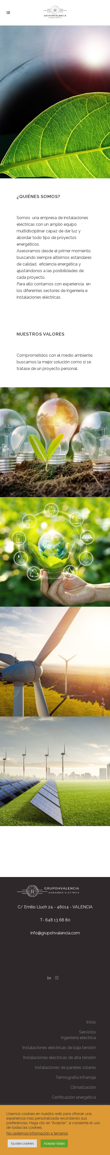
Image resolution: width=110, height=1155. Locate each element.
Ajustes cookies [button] (22, 1143)
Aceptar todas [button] (54, 1143)
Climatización (83, 1087)
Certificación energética (74, 1097)
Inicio (91, 1022)
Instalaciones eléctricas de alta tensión (59, 1057)
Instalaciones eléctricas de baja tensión (59, 1047)
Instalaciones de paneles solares (65, 1067)
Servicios (87, 1032)
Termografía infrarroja (76, 1077)
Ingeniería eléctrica (78, 1037)
